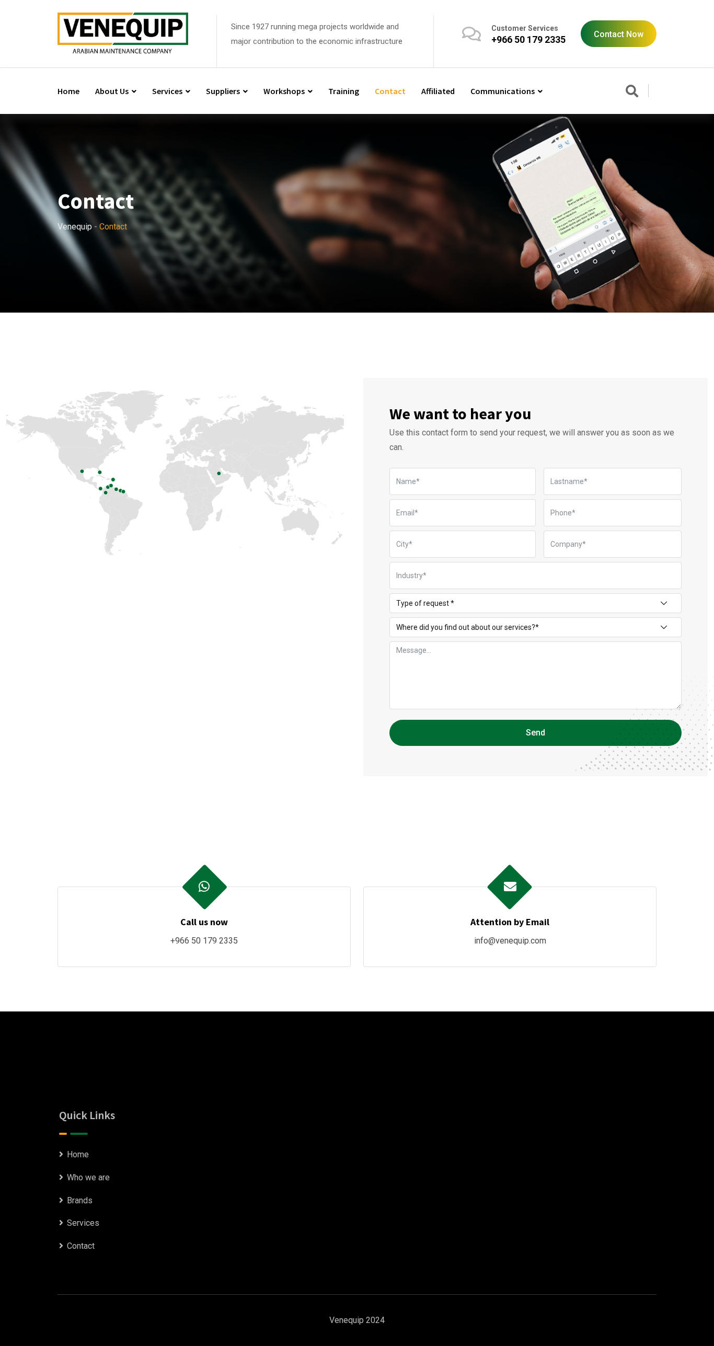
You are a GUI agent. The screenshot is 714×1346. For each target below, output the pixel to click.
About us (112, 91)
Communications (502, 91)
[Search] (632, 92)
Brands (80, 1200)
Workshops (284, 91)
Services (167, 91)
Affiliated (438, 91)
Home (68, 91)
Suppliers (223, 91)
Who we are (88, 1177)
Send (535, 733)
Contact (390, 91)
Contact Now (618, 34)
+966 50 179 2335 (528, 39)
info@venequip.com (510, 941)
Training (343, 91)
